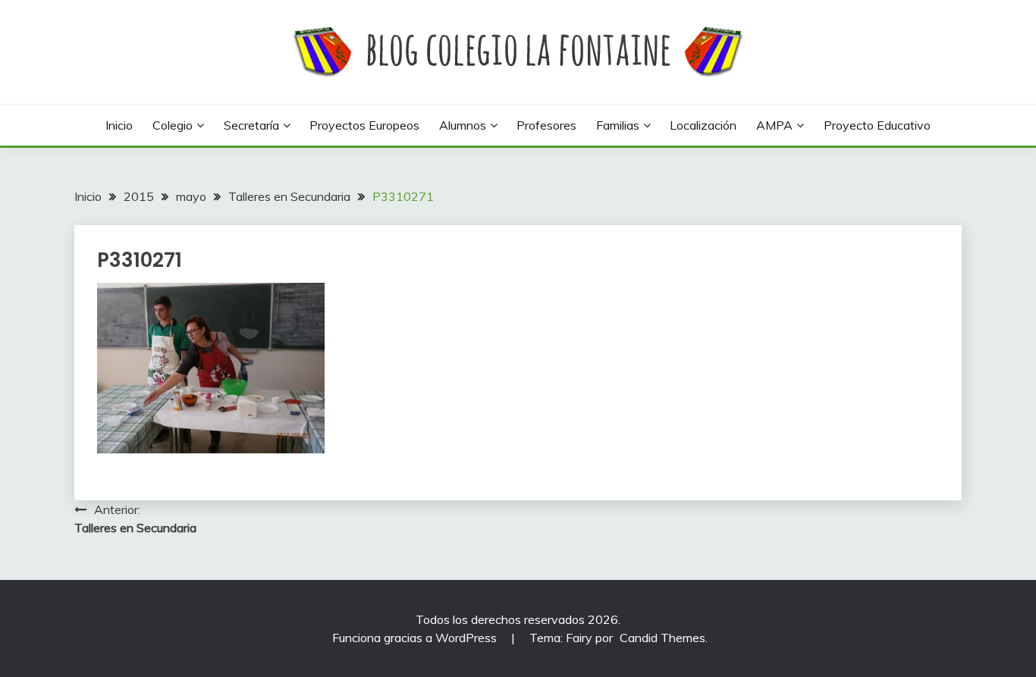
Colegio (172, 125)
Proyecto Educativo (877, 125)
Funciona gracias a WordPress (416, 637)
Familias (617, 125)
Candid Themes (662, 637)
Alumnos (462, 125)
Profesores (546, 125)
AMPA (774, 125)
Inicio (119, 125)
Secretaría (251, 125)
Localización (703, 125)
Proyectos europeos (364, 125)
